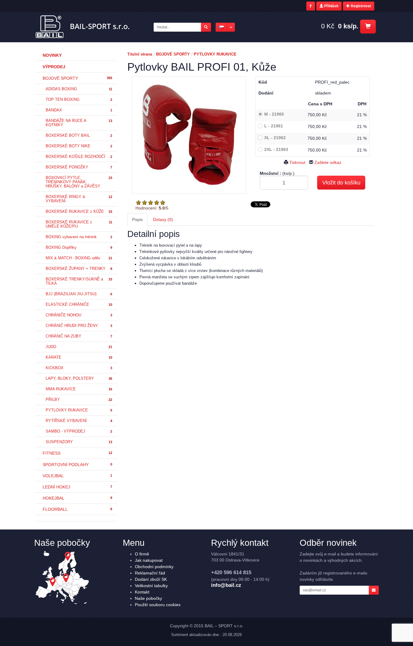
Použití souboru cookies (157, 604)
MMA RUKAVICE (79, 389)
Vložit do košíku (341, 183)
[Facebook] (310, 6)
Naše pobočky (148, 598)
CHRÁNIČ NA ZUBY (79, 336)
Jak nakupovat (149, 560)
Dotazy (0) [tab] (163, 219)
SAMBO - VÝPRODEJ (79, 431)
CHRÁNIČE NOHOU (79, 315)
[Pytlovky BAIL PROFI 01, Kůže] (189, 135)
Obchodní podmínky (154, 566)
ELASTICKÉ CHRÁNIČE (79, 304)
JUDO (79, 347)
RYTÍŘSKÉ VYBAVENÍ (79, 421)
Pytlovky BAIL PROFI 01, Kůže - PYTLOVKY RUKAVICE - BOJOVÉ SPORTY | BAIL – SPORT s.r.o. (83, 26)
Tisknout (296, 162)
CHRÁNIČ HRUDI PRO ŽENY (79, 326)
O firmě (142, 554)
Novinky (52, 55)
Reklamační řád (150, 573)
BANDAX (79, 110)
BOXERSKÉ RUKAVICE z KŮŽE (79, 211)
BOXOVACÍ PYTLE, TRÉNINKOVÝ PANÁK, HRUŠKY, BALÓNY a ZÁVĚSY (79, 182)
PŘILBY (79, 400)
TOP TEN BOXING (79, 100)
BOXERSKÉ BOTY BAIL (79, 135)
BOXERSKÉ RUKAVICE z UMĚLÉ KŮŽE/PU (79, 224)
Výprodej (54, 66)
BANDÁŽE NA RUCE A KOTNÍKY (79, 123)
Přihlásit (330, 6)
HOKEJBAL (77, 498)
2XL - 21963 (276, 149)
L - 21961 (273, 125)
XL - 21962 (275, 137)
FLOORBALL (77, 509)
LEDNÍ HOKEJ (77, 486)
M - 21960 (274, 114)
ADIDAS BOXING (79, 89)
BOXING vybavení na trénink (79, 237)
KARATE (79, 357)
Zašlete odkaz (327, 162)
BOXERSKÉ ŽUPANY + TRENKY (79, 269)
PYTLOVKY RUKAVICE (79, 410)
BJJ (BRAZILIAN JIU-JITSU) (79, 294)
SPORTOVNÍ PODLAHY (77, 464)
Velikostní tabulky (151, 585)
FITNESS (77, 453)
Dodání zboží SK (151, 579)
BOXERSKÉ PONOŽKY (79, 167)
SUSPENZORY (79, 442)
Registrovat (360, 6)
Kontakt (142, 592)
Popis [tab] (137, 219)
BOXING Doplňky (79, 247)
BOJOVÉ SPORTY (77, 78)
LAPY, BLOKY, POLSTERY (79, 378)
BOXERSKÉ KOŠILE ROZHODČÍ (79, 157)
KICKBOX (79, 368)
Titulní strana (139, 54)
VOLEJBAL (77, 475)
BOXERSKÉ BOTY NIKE (79, 146)
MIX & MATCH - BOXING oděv (79, 258)
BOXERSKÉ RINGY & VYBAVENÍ (79, 199)
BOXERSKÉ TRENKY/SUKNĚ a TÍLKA (79, 281)
